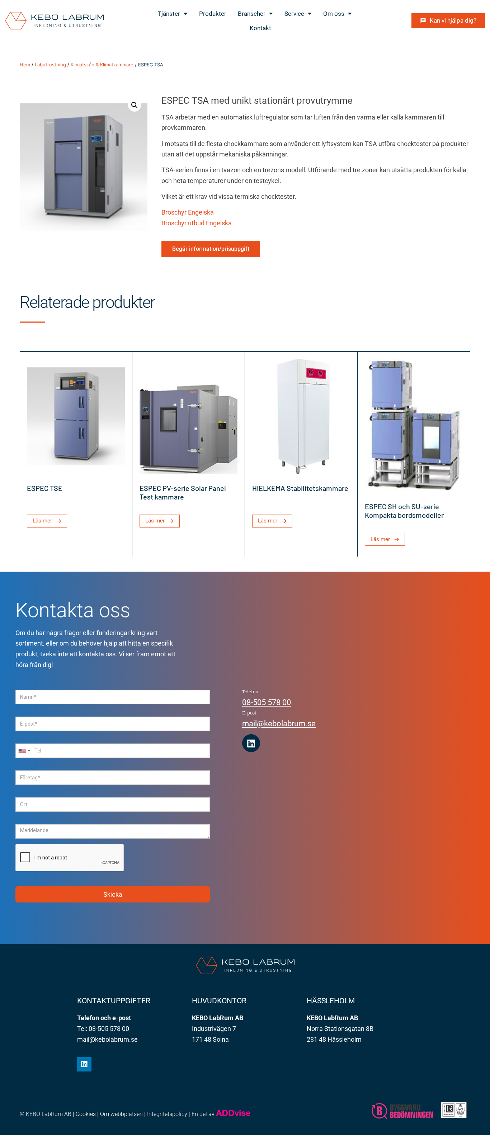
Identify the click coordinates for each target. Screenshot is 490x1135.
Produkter (212, 13)
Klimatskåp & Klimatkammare (102, 64)
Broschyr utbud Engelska (196, 223)
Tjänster (169, 13)
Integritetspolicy (167, 1114)
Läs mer (42, 520)
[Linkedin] (251, 743)
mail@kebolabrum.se (279, 723)
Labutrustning (50, 64)
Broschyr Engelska (187, 212)
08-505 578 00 (266, 702)
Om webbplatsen (121, 1114)
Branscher (251, 13)
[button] (134, 105)
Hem (25, 64)
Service (294, 13)
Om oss (333, 13)
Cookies (86, 1114)
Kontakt (260, 28)
